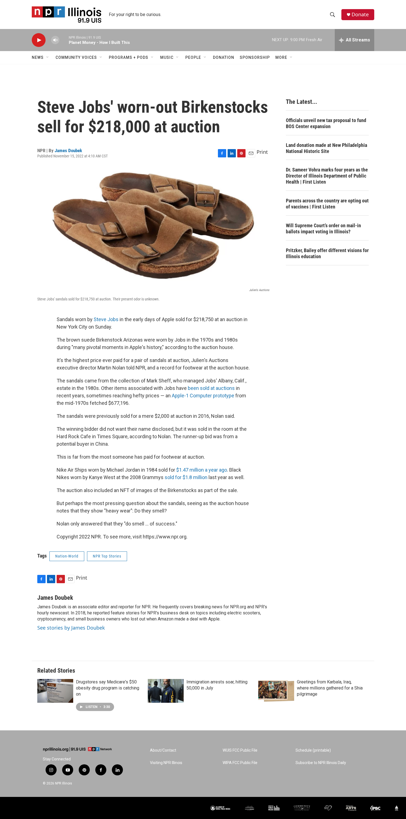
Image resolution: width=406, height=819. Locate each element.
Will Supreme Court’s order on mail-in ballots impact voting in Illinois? (323, 228)
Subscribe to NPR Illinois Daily (321, 763)
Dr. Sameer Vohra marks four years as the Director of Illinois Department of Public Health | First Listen (327, 176)
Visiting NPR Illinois (166, 763)
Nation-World (66, 556)
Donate (360, 14)
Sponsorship (255, 57)
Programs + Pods (128, 57)
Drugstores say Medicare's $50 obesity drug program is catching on (107, 688)
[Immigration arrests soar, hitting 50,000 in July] (166, 691)
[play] (38, 40)
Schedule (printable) (313, 750)
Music (166, 57)
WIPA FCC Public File (240, 763)
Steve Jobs (106, 319)
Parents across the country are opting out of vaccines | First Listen (327, 204)
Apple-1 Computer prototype (203, 395)
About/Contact (163, 750)
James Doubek (68, 150)
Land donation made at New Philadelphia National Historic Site (326, 148)
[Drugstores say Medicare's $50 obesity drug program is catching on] (55, 691)
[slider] (64, 40)
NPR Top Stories (107, 556)
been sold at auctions (211, 388)
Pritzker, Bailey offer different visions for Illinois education (327, 253)
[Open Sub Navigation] (48, 57)
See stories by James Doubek (71, 627)
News (38, 57)
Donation (223, 57)
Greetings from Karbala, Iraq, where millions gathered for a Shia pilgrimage (330, 688)
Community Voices (76, 57)
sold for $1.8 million (186, 477)
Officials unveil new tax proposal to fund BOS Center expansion (326, 123)
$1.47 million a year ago (201, 470)
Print (262, 152)
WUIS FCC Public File (240, 750)
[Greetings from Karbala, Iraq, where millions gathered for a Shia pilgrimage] (276, 691)
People (193, 57)
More (281, 57)
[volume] (55, 40)
